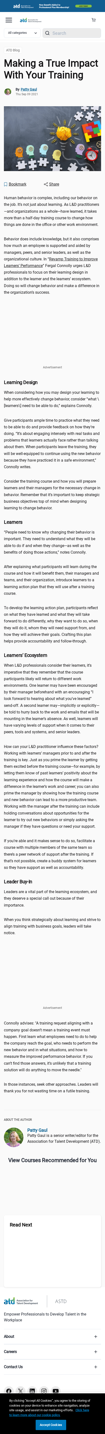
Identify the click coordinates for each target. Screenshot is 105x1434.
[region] (52, 1413)
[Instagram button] (44, 1391)
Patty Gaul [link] (29, 89)
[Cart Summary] (95, 20)
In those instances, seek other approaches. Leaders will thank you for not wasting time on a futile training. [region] (51, 1087)
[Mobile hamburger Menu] (9, 20)
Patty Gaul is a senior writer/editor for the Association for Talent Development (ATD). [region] (64, 1138)
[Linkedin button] (32, 1391)
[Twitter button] (20, 1391)
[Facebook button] (9, 1391)
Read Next (21, 1225)
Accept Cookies (51, 1425)
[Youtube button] (56, 1391)
